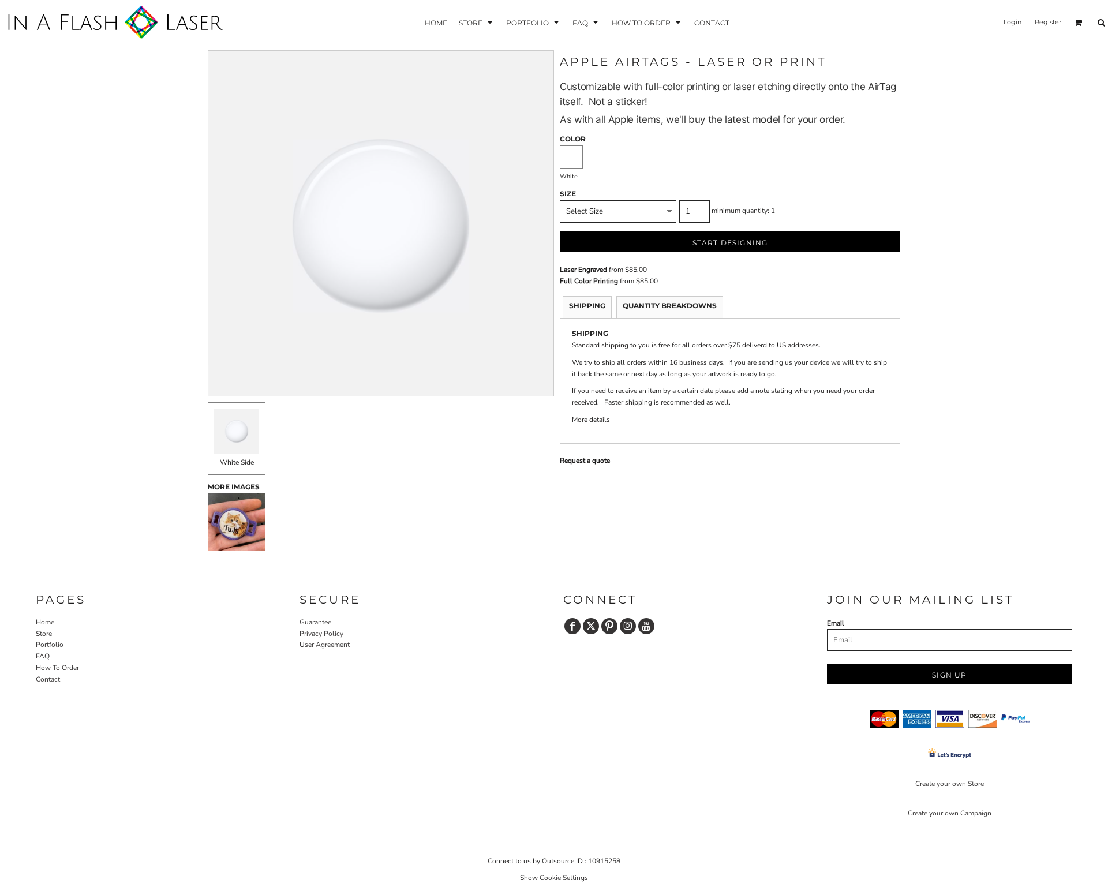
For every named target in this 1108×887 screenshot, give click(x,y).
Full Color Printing (589, 281)
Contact (48, 679)
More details (591, 419)
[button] (476, 22)
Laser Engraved (583, 269)
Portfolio (49, 644)
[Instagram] (628, 626)
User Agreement (325, 644)
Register (1048, 22)
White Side (237, 462)
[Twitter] (591, 626)
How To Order (57, 667)
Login (1012, 22)
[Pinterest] (609, 626)
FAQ (43, 656)
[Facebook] (572, 626)
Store (44, 633)
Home (45, 622)
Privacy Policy (321, 633)
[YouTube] (646, 626)
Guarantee (315, 622)
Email (835, 623)
